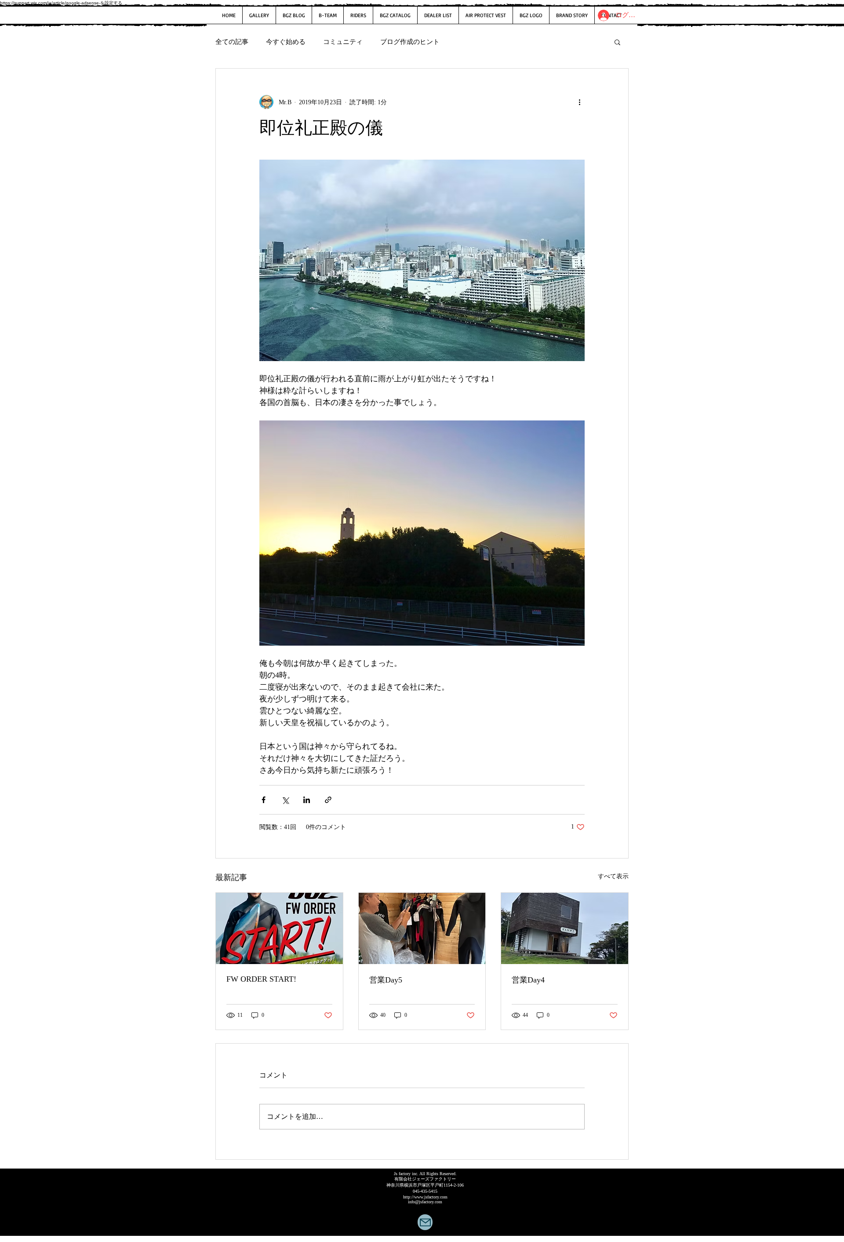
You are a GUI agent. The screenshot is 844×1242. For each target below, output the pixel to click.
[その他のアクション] (579, 102)
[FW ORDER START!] (279, 928)
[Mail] (425, 1222)
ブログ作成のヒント (410, 41)
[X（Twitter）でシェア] (285, 800)
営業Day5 (385, 979)
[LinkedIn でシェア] (306, 800)
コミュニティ (343, 41)
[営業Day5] (422, 928)
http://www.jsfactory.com (425, 1197)
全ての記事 (231, 41)
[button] (617, 41)
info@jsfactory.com (425, 1201)
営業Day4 (528, 979)
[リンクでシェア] (328, 800)
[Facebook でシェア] (263, 800)
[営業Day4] (564, 928)
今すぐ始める (286, 41)
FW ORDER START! (261, 979)
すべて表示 (613, 876)
